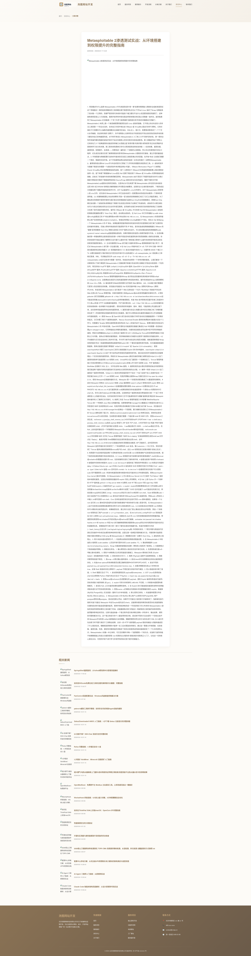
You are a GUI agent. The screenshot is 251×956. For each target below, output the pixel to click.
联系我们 (189, 4)
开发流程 (148, 4)
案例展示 (138, 4)
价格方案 (158, 4)
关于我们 (169, 4)
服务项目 (128, 4)
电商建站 (131, 929)
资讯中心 (179, 4)
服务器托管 (131, 938)
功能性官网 (131, 925)
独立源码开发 (132, 921)
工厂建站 (131, 933)
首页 (119, 4)
